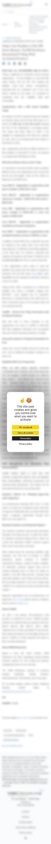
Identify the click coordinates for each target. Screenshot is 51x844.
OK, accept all (25, 427)
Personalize (25, 438)
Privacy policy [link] (25, 444)
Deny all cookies (25, 433)
